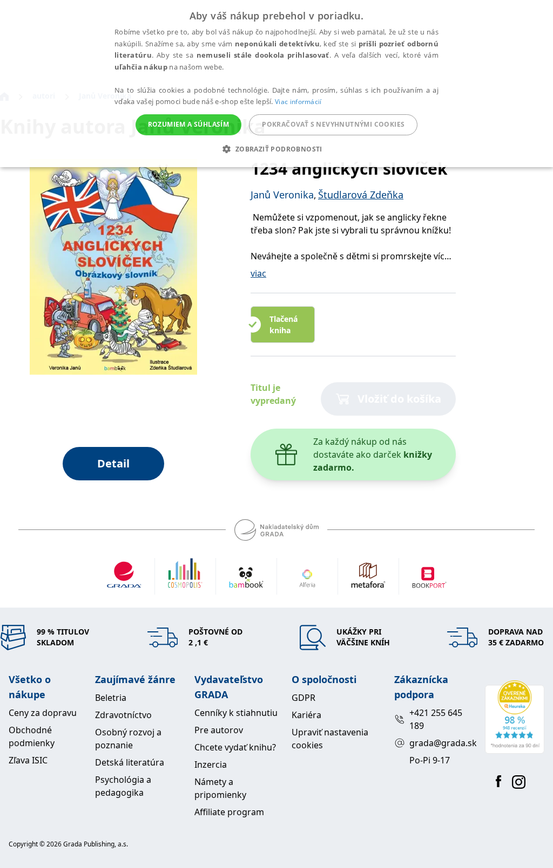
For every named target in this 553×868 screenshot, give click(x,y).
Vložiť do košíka (399, 398)
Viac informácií (298, 101)
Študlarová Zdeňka (360, 194)
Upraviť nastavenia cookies (330, 738)
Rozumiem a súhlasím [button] (189, 124)
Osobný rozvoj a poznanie (128, 738)
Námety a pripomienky (220, 788)
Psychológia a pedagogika (123, 786)
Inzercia (210, 764)
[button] (276, 148)
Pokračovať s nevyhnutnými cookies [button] (333, 124)
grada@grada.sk (442, 743)
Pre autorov (218, 730)
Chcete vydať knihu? (235, 747)
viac (258, 273)
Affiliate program (229, 812)
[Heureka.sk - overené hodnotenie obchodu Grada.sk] (514, 717)
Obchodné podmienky (32, 736)
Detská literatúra (129, 762)
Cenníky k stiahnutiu (236, 713)
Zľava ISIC (28, 760)
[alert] (276, 83)
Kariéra (306, 715)
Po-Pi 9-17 (429, 760)
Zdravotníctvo (123, 715)
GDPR (303, 698)
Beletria (110, 698)
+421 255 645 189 (435, 719)
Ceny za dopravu (43, 713)
